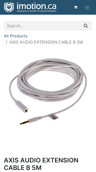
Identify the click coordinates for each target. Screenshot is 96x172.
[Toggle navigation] (87, 7)
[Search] (85, 26)
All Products (15, 35)
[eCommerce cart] (75, 7)
